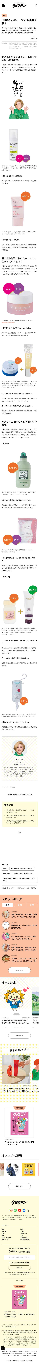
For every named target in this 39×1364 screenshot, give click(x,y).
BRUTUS (8, 1351)
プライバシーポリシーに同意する (21, 1262)
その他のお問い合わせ (10, 1326)
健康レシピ (5, 1239)
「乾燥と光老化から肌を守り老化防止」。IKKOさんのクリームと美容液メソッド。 (20, 822)
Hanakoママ (22, 1353)
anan (3, 1351)
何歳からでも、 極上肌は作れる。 (24, 873)
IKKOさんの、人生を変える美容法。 (22, 868)
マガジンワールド (15, 1355)
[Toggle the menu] (3, 5)
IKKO (5, 868)
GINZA (28, 1351)
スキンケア (6, 873)
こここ (5, 1355)
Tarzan (11, 1353)
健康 (3, 1229)
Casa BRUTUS (22, 1351)
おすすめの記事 (6, 1237)
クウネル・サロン (31, 1353)
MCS (9, 1355)
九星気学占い (24, 1237)
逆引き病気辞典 (25, 1239)
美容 (4, 15)
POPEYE (14, 1351)
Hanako (34, 1351)
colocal (16, 1353)
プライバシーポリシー (23, 1272)
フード (4, 1233)
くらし (22, 1231)
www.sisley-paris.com (8, 322)
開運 (3, 1235)
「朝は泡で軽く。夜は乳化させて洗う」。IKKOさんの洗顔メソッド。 (20, 811)
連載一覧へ (19, 1186)
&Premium (5, 1353)
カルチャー (23, 1233)
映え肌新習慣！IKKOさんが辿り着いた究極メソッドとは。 (19, 879)
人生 (21, 1235)
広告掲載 (24, 1355)
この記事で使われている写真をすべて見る (19, 794)
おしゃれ (4, 1231)
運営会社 (23, 1325)
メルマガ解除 (19, 1280)
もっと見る (19, 970)
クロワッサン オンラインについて (11, 1325)
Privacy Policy (31, 1355)
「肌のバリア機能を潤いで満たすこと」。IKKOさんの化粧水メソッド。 (20, 816)
